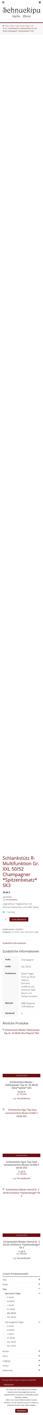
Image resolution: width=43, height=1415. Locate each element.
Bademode (7, 1370)
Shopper (17, 1380)
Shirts (5, 1356)
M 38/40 (10, 1301)
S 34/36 (10, 1297)
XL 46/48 (11, 1309)
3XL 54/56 (11, 1317)
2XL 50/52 (15, 932)
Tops (12, 26)
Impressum (9, 1384)
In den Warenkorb (19, 919)
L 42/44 (10, 1305)
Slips (5, 1279)
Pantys (6, 1365)
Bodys (5, 1284)
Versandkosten (11, 900)
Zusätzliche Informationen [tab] (14, 943)
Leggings (6, 1361)
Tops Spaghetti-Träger (14, 1322)
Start (7, 26)
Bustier (6, 1351)
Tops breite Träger (22, 26)
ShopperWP (32, 1380)
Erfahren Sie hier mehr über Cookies (21, 1405)
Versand (8, 897)
